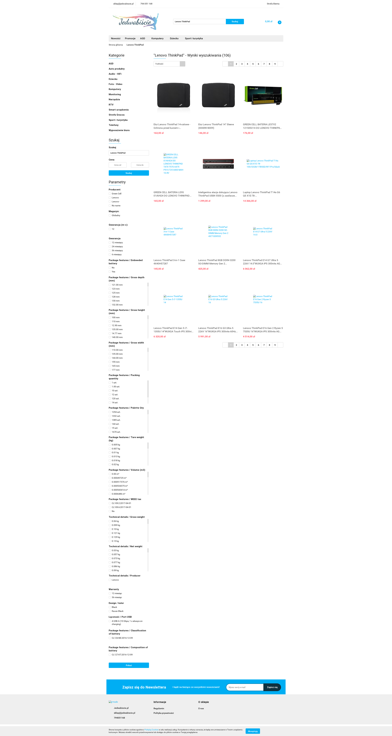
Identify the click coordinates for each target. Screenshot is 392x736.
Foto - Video (116, 84)
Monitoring (115, 94)
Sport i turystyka (118, 120)
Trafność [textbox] (159, 64)
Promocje (130, 38)
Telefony (114, 125)
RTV (111, 104)
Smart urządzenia (119, 109)
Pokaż (129, 665)
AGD (143, 38)
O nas (201, 708)
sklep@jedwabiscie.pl (124, 713)
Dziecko (174, 38)
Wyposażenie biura (119, 130)
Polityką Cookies (151, 730)
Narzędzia (115, 99)
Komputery (115, 89)
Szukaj (129, 173)
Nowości (115, 38)
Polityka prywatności (164, 713)
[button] (160, 702)
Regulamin (159, 708)
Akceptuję (253, 731)
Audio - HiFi (115, 73)
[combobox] (169, 64)
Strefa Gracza (117, 114)
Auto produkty (117, 68)
